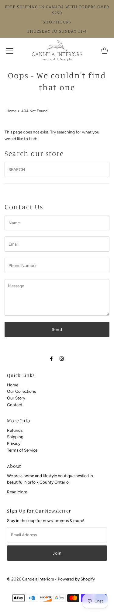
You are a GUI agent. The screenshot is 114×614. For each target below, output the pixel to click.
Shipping (15, 436)
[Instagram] (62, 358)
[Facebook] (51, 358)
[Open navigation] (10, 50)
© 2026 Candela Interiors (30, 579)
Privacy (13, 443)
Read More (17, 491)
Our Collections (21, 391)
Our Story (16, 398)
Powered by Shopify (76, 579)
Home (11, 110)
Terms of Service (22, 450)
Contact (14, 404)
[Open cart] (104, 51)
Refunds (14, 430)
